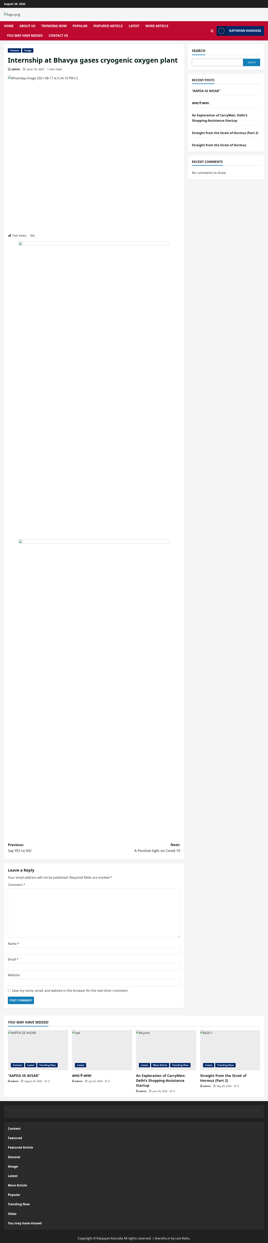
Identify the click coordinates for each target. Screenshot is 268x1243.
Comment (16, 885)
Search (198, 50)
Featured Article (108, 26)
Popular (80, 26)
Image (27, 50)
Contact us (58, 35)
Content (14, 50)
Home (9, 26)
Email (13, 959)
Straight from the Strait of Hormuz (219, 145)
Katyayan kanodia (245, 31)
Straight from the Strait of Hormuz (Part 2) (225, 133)
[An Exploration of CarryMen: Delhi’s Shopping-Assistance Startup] (166, 1050)
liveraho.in (162, 1238)
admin (15, 69)
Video (12, 1214)
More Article (156, 26)
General (14, 1157)
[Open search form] (212, 31)
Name (13, 943)
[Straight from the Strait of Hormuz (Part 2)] (230, 1050)
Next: (157, 847)
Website (14, 975)
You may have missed (25, 35)
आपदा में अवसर (200, 103)
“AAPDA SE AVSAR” (206, 91)
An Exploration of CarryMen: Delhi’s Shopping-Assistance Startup (160, 1080)
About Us (27, 26)
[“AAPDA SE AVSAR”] (38, 1050)
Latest (134, 26)
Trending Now (54, 26)
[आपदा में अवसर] (102, 1050)
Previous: (19, 847)
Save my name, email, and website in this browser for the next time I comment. (70, 990)
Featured (15, 1138)
